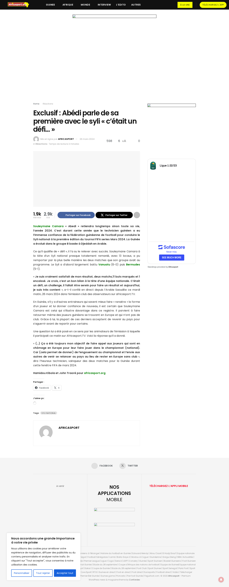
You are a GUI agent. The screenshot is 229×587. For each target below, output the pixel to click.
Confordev (134, 579)
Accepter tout (65, 573)
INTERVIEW (104, 4)
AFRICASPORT (66, 139)
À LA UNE (185, 4)
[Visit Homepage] (20, 5)
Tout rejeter (43, 573)
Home (36, 103)
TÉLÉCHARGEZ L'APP (213, 4)
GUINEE (50, 4)
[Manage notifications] (221, 579)
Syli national (49, 413)
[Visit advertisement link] (114, 59)
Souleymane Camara (48, 226)
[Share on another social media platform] (137, 215)
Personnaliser (21, 573)
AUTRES (136, 4)
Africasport (173, 267)
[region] (43, 556)
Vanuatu (104, 264)
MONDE (85, 4)
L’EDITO (121, 4)
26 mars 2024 (87, 139)
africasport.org (94, 373)
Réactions (48, 103)
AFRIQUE (68, 4)
